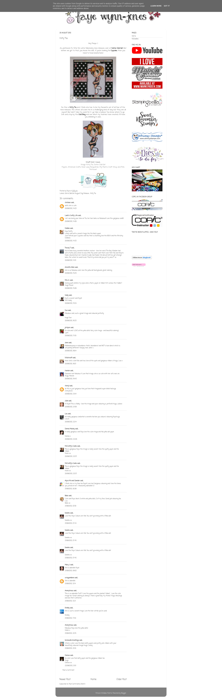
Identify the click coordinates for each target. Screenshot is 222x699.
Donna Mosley (70, 429)
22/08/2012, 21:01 (70, 665)
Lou (66, 414)
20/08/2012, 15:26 (71, 288)
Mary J (67, 565)
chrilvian (68, 202)
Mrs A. (67, 280)
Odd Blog (82, 114)
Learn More (156, 6)
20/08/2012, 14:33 (71, 241)
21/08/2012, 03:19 (70, 506)
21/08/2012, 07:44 (70, 523)
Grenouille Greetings (72, 640)
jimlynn (67, 327)
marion (67, 370)
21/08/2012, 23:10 (70, 648)
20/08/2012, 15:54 (71, 303)
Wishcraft (68, 358)
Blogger (123, 693)
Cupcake (114, 50)
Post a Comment (68, 670)
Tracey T (68, 248)
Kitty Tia (73, 107)
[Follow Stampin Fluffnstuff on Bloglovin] (142, 259)
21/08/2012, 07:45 (70, 540)
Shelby (67, 608)
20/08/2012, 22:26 (71, 439)
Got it (167, 6)
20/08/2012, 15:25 (71, 273)
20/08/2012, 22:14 (71, 422)
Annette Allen (69, 267)
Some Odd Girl (117, 48)
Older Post (121, 679)
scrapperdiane (69, 578)
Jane (66, 343)
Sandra (67, 513)
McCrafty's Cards (71, 446)
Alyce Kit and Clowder (72, 480)
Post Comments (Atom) (77, 684)
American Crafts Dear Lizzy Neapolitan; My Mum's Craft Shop (92, 167)
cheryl (67, 386)
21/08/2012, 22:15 (70, 633)
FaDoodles (135, 39)
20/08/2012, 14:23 (71, 208)
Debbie (67, 228)
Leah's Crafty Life (71, 215)
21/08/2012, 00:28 (70, 489)
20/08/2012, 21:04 (70, 394)
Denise (67, 655)
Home (93, 679)
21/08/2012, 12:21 (70, 601)
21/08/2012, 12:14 (70, 583)
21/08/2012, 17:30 (70, 618)
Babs (66, 495)
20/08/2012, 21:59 (71, 407)
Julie (66, 401)
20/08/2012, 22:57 (71, 456)
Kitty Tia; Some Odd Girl (95, 164)
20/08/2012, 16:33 (71, 320)
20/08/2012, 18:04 (70, 351)
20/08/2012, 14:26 (71, 221)
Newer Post (65, 679)
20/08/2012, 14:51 (70, 260)
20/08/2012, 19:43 (71, 379)
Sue (66, 310)
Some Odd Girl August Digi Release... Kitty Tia (80, 193)
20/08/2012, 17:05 (70, 335)
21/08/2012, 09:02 (71, 570)
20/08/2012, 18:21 (70, 364)
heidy (66, 295)
